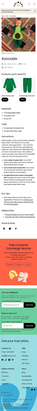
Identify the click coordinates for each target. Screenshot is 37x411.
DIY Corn (7, 202)
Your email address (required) (11, 301)
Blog (23, 372)
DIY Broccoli (28, 200)
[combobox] (8, 395)
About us (5, 372)
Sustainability (26, 376)
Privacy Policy (26, 329)
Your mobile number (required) (12, 322)
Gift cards (25, 363)
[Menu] (3, 4)
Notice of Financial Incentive (11, 331)
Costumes (13, 16)
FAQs (24, 352)
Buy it (5, 99)
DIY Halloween (27, 380)
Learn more (24, 318)
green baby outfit (13, 113)
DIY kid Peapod (12, 204)
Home (3, 16)
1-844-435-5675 (8, 352)
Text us (27, 264)
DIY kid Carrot (28, 202)
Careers (4, 384)
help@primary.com (9, 356)
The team (5, 376)
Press (4, 380)
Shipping (25, 356)
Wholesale (26, 387)
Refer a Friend (27, 384)
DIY (7, 16)
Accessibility (6, 406)
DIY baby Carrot (17, 202)
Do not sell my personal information (15, 408)
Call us (19, 264)
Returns (25, 359)
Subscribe (29, 305)
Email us (10, 264)
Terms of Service (8, 404)
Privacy (17, 404)
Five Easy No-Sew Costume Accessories (20, 217)
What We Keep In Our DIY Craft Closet (19, 215)
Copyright (25, 404)
